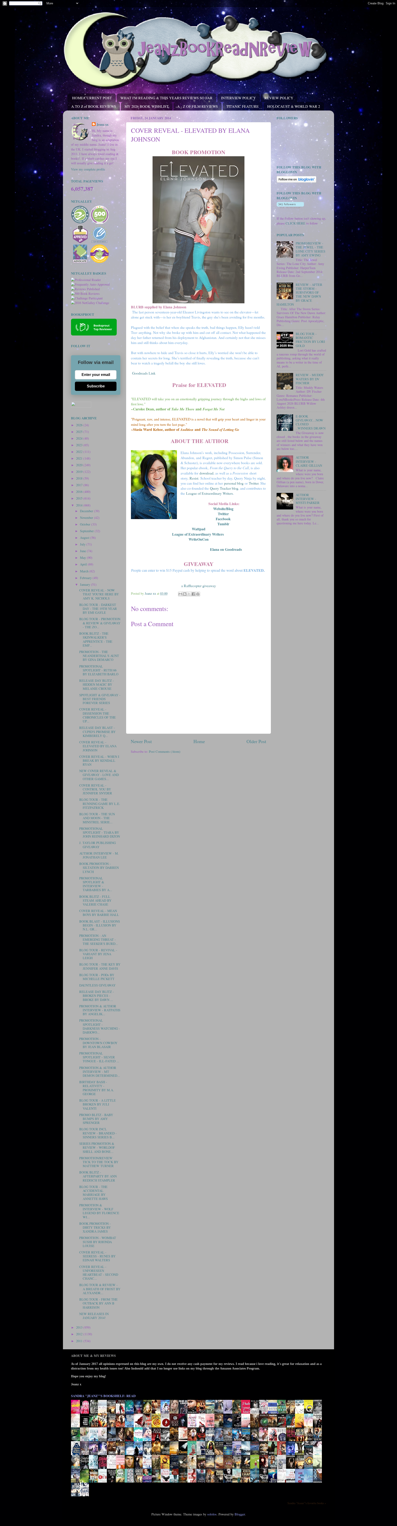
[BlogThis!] (184, 594)
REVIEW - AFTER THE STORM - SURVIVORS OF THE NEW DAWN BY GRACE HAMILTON (299, 294)
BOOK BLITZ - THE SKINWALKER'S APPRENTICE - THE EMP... (95, 639)
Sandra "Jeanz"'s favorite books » (306, 1503)
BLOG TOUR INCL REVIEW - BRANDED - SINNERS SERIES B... (98, 1133)
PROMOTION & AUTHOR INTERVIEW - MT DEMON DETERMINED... (99, 1072)
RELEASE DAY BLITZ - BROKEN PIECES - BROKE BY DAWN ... (96, 995)
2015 (79, 498)
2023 (79, 445)
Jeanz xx (102, 124)
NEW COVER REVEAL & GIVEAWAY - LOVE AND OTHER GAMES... (99, 775)
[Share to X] (189, 594)
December (87, 511)
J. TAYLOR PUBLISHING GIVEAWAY (97, 845)
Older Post (256, 741)
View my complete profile (88, 169)
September (87, 531)
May (83, 557)
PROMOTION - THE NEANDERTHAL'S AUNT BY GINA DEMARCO (99, 656)
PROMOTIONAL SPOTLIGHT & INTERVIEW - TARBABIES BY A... (95, 884)
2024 (79, 438)
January (85, 584)
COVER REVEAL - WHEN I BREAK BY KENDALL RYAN (99, 760)
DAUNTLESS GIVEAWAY (97, 985)
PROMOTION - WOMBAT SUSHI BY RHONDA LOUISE (97, 1242)
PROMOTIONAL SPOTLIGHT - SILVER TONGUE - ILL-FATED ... (99, 1057)
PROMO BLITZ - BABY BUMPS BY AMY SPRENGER (96, 1119)
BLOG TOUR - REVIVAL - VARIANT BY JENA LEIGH (98, 954)
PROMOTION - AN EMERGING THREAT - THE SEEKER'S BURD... (98, 939)
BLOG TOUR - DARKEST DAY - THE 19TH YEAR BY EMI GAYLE (98, 608)
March (84, 571)
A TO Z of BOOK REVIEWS (93, 106)
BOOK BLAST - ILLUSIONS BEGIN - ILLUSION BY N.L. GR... (99, 925)
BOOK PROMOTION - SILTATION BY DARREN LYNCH (99, 867)
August (85, 537)
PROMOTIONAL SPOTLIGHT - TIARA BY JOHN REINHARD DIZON (99, 832)
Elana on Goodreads (226, 549)
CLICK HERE (295, 223)
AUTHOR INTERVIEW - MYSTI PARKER (308, 499)
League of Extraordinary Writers (198, 534)
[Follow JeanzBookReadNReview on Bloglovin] (296, 181)
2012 (79, 1334)
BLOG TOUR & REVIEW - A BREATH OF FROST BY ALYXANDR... (99, 1289)
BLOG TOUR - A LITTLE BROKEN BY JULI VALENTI (97, 1104)
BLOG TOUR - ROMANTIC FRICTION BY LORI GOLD (310, 340)
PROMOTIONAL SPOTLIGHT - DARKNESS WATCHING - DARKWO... (99, 1026)
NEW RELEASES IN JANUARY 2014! (94, 1316)
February (86, 578)
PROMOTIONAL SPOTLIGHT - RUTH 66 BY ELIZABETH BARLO (98, 670)
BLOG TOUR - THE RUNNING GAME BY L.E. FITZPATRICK (99, 803)
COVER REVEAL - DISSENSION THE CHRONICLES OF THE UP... (97, 715)
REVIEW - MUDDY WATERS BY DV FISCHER (310, 379)
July (83, 544)
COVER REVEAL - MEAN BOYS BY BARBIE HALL (99, 913)
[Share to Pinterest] (198, 594)
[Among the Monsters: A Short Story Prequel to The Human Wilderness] (318, 1468)
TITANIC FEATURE (242, 106)
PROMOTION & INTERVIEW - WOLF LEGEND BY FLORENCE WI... (99, 1211)
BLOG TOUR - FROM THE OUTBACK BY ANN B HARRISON (98, 1303)
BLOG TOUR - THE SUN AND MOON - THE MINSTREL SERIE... (97, 818)
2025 (79, 431)
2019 (79, 471)
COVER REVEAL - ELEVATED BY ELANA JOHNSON (97, 746)
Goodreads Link (143, 373)
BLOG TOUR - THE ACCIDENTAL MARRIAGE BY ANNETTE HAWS (93, 1193)
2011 (79, 1341)
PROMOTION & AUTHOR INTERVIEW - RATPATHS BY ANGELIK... (99, 1010)
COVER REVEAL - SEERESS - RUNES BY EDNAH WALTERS (97, 1256)
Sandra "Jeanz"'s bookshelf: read (103, 1395)
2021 (79, 458)
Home (199, 741)
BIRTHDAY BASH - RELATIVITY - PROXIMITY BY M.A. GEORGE (96, 1088)
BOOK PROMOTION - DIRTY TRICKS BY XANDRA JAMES (95, 1227)
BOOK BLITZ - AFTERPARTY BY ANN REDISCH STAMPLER (98, 1176)
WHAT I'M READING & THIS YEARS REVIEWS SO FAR (166, 97)
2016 (79, 491)
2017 (79, 485)
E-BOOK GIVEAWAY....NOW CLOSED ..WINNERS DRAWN (311, 422)
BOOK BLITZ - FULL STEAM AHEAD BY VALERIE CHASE (95, 900)
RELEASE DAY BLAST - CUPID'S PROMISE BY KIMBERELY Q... (97, 731)
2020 (79, 465)
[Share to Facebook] (193, 594)
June (83, 551)
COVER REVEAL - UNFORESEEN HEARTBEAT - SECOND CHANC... (98, 1273)
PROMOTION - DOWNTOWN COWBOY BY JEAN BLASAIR (98, 1043)
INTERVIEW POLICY (238, 97)
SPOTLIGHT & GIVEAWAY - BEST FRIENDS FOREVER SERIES (99, 699)
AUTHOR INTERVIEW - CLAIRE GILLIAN (309, 461)
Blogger (240, 1514)
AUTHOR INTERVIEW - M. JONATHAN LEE (99, 855)
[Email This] (180, 594)
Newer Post (141, 741)
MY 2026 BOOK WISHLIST (147, 106)
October (85, 524)
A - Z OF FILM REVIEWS (197, 106)
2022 (79, 451)
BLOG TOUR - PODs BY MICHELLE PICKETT (96, 977)
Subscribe (96, 386)
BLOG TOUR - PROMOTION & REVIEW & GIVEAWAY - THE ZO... (99, 623)
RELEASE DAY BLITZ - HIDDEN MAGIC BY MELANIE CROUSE (96, 684)
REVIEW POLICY (278, 97)
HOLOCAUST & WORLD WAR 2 (293, 106)
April (84, 564)
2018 (79, 478)
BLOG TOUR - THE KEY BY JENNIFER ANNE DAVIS (99, 966)
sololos (212, 1514)
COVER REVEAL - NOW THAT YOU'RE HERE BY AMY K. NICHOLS (99, 594)
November (87, 517)
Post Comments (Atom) (164, 751)
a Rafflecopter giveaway (198, 585)
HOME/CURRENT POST (92, 97)
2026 (79, 425)
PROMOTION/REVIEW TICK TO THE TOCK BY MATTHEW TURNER (98, 1162)
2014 (79, 505)
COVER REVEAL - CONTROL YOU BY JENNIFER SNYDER (95, 789)
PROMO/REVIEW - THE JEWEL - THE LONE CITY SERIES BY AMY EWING (310, 249)
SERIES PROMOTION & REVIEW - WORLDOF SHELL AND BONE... (97, 1147)
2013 (79, 1327)
